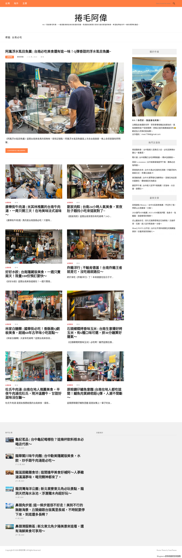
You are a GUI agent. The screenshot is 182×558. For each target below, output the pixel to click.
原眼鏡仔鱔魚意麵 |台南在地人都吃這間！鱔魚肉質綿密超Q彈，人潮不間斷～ (94, 393)
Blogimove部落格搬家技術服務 (169, 556)
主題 (25, 3)
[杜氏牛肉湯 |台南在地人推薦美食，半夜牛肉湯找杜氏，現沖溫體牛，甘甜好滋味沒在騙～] (33, 366)
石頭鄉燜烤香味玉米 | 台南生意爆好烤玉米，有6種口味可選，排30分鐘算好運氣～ (94, 333)
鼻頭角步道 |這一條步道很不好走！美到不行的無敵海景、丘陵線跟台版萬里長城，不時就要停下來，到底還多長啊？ (50, 509)
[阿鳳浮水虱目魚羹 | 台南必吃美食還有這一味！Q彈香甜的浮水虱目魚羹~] (64, 98)
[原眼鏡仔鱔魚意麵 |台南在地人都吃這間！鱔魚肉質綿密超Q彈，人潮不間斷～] (95, 366)
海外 (16, 3)
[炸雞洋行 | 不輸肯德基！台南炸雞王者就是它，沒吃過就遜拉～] (95, 244)
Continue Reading (17, 150)
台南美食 (10, 57)
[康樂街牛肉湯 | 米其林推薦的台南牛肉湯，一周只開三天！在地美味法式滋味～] (33, 181)
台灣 (7, 3)
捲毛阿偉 (91, 18)
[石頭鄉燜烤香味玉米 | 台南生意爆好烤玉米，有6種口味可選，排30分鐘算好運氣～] (95, 305)
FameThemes (172, 550)
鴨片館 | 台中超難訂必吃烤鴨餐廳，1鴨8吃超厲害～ (153, 157)
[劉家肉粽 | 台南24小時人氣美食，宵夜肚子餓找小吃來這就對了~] (95, 181)
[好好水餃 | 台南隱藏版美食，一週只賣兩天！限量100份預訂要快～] (33, 246)
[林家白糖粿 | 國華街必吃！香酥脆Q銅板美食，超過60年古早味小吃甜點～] (33, 305)
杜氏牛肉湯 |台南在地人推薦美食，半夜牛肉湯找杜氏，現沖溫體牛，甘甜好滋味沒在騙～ (33, 393)
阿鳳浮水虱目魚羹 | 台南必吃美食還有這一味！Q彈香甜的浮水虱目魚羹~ (58, 51)
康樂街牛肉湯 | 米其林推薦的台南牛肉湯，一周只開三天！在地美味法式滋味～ (33, 211)
